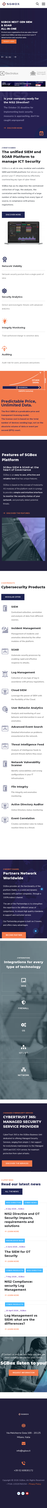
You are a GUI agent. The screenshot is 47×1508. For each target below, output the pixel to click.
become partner (14, 935)
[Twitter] (22, 1493)
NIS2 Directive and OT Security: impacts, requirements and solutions (22, 1220)
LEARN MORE (13, 1231)
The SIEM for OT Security (18, 1254)
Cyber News (31, 1203)
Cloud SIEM (19, 690)
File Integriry (19, 786)
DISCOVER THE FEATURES (18, 513)
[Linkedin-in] (18, 1493)
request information (23, 1372)
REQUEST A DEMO (9, 41)
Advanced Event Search (27, 726)
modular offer (13, 597)
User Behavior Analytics (27, 707)
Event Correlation (23, 818)
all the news (12, 1191)
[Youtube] (27, 1493)
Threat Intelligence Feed (27, 744)
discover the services (17, 1163)
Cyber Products (14, 1270)
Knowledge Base (15, 1240)
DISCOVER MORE (14, 128)
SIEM (14, 606)
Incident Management (26, 628)
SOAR (15, 649)
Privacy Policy (35, 1484)
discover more (13, 215)
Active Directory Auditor (27, 804)
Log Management (23, 672)
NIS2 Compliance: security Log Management (19, 1285)
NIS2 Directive (13, 1203)
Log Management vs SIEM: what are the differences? (21, 1319)
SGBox (21, 1209)
